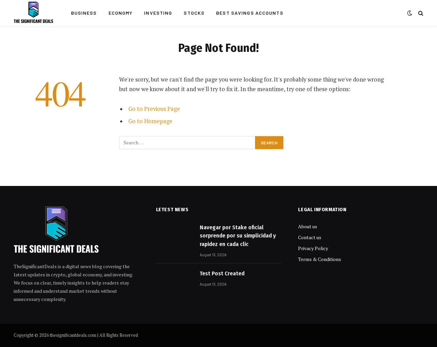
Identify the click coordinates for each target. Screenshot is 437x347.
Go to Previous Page (154, 109)
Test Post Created (222, 273)
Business (84, 13)
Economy (121, 13)
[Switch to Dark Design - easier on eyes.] (410, 13)
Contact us (309, 237)
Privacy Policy (313, 248)
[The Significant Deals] (33, 13)
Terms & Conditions (319, 259)
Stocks (194, 13)
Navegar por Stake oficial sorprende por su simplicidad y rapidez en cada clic (238, 236)
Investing (158, 13)
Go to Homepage (150, 121)
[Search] (420, 13)
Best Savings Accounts (249, 13)
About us (307, 226)
